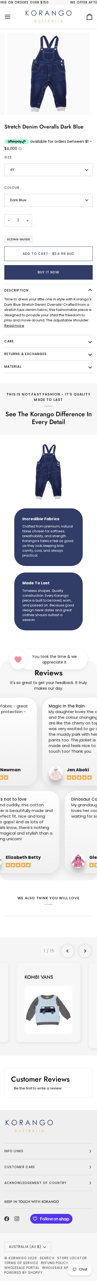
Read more (14, 325)
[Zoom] (17, 105)
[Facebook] (6, 1218)
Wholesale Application (64, 1267)
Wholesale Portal (21, 1267)
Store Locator (72, 1258)
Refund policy (54, 1263)
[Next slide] (84, 951)
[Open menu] (12, 17)
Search (47, 1258)
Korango (18, 1258)
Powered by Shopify (23, 1272)
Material (13, 366)
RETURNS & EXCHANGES (25, 354)
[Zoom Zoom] (48, 74)
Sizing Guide (18, 239)
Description (16, 290)
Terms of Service (21, 1263)
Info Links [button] (13, 1151)
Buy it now (49, 272)
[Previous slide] (67, 951)
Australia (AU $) (25, 1246)
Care (9, 341)
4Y (12, 169)
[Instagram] (17, 1218)
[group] (48, 1002)
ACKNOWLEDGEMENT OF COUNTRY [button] (35, 1183)
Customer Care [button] (19, 1167)
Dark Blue (18, 200)
